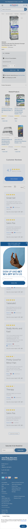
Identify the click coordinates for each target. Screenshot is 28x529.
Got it (23, 526)
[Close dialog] (26, 243)
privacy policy (23, 520)
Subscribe (14, 283)
